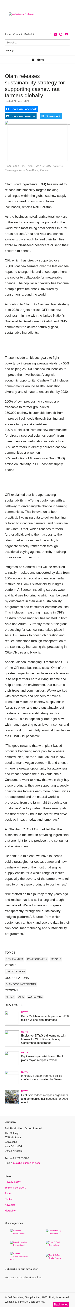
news (24, 1012)
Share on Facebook (23, 109)
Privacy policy (13, 1181)
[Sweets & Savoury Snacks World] (19, 1259)
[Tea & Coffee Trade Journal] (55, 1258)
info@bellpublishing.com (26, 1163)
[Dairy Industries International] (19, 1245)
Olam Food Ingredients (21, 984)
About (8, 34)
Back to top (61, 1304)
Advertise (10, 1204)
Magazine (10, 1210)
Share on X (53, 116)
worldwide (35, 997)
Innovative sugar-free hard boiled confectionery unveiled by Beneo (41, 1077)
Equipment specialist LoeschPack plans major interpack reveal (42, 1058)
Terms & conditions (15, 1187)
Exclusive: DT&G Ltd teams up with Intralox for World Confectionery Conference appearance (43, 1039)
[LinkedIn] (50, 34)
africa (10, 997)
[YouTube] (66, 34)
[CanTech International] (19, 1234)
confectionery (37, 959)
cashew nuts (14, 959)
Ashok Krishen (15, 971)
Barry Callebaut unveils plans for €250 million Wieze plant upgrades (45, 1018)
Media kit (29, 34)
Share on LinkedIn (22, 116)
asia (21, 997)
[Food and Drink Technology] (55, 1245)
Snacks (56, 959)
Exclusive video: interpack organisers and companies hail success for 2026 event (44, 1098)
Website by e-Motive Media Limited (24, 1301)
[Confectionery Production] (55, 1234)
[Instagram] (60, 34)
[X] (55, 34)
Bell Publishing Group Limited (24, 1297)
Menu (40, 59)
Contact (17, 34)
